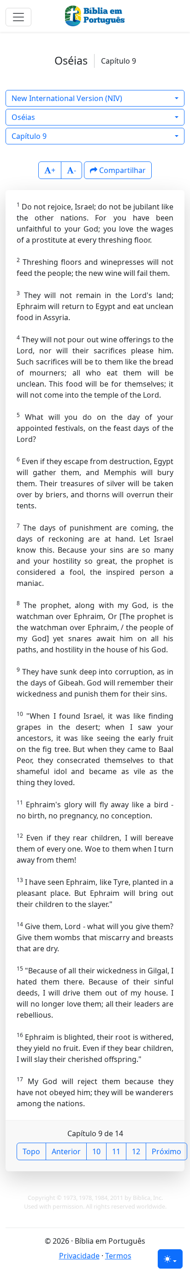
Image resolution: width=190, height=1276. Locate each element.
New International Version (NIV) (67, 98)
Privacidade (79, 1256)
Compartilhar (121, 170)
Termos (118, 1256)
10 (96, 1151)
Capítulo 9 (29, 136)
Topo (31, 1151)
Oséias (23, 117)
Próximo (166, 1151)
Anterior (66, 1151)
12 (136, 1151)
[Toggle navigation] (18, 17)
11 (116, 1151)
